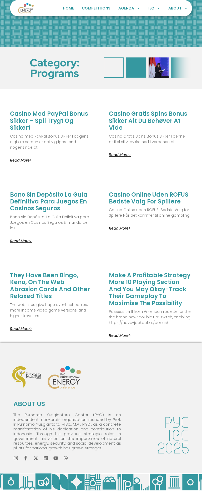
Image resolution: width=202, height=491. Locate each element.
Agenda (126, 8)
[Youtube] (55, 458)
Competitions (96, 8)
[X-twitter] (35, 458)
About (174, 8)
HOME (68, 8)
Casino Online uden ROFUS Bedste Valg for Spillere (148, 198)
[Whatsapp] (65, 458)
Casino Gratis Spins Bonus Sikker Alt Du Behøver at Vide (148, 121)
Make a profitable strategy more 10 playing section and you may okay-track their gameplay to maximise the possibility (149, 289)
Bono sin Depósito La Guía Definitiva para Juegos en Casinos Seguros (49, 202)
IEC (151, 8)
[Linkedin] (45, 458)
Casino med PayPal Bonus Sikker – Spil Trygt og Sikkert (49, 121)
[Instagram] (15, 458)
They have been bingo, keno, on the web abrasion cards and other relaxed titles (50, 285)
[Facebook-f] (25, 458)
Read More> (21, 160)
